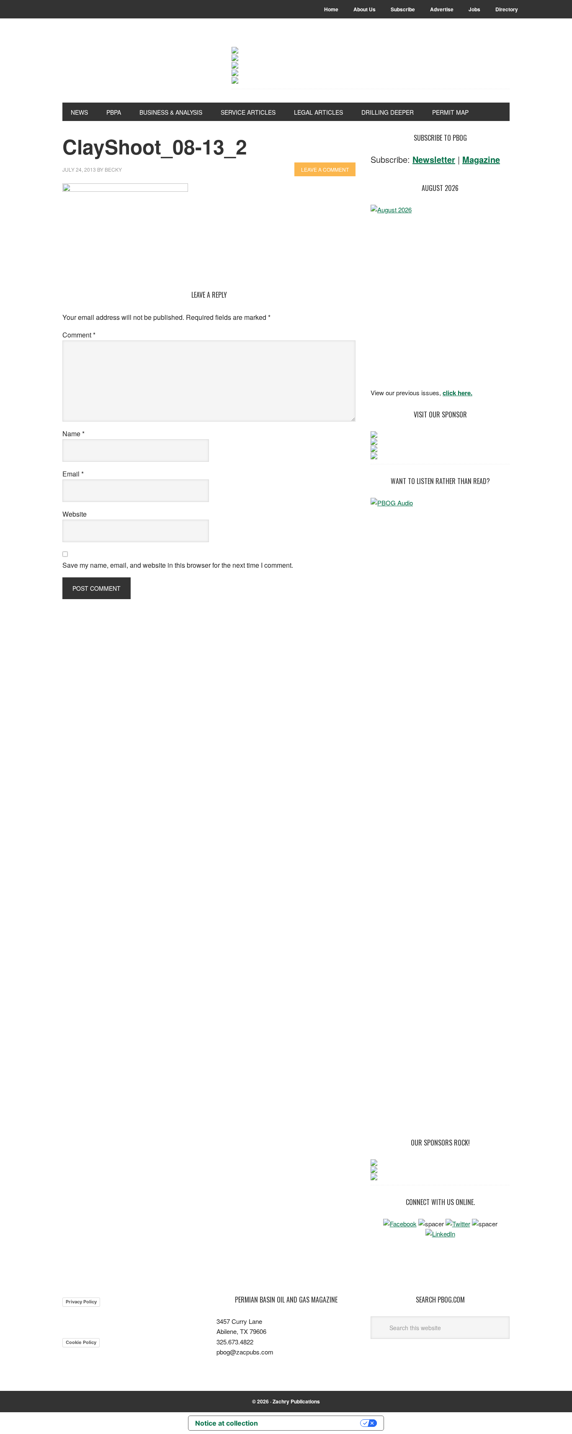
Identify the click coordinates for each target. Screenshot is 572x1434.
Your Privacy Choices (313, 1423)
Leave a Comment (325, 169)
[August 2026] (440, 294)
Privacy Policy (81, 1302)
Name (73, 433)
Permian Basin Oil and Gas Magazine (118, 68)
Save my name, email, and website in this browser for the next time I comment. (177, 565)
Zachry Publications (296, 1401)
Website (74, 514)
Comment (78, 335)
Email (73, 474)
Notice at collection (226, 1423)
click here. (457, 392)
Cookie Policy (81, 1342)
